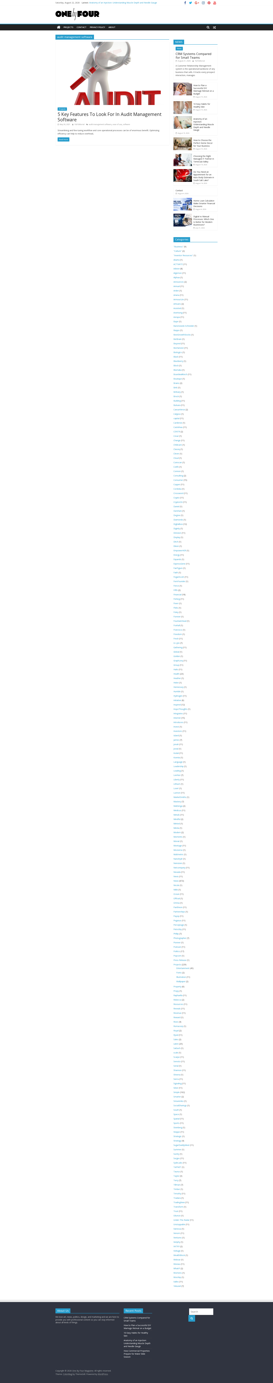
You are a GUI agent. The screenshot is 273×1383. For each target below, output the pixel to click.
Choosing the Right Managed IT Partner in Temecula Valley (203, 159)
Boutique (177, 378)
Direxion (177, 533)
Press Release (179, 960)
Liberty (176, 779)
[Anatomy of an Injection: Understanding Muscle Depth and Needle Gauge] (182, 117)
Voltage (176, 1250)
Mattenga (177, 806)
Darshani (177, 510)
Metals (176, 814)
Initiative (177, 700)
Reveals (177, 1008)
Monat (176, 841)
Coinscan (177, 462)
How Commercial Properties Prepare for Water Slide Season (137, 1353)
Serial (175, 1065)
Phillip (176, 933)
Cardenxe (177, 422)
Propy (176, 991)
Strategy (177, 1140)
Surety (176, 1154)
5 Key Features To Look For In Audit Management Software (110, 117)
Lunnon (176, 792)
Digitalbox (178, 524)
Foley (175, 612)
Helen (176, 682)
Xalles (176, 1281)
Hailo (175, 669)
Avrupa (176, 317)
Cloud (176, 458)
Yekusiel (177, 1286)
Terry (175, 1180)
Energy (176, 555)
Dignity (176, 528)
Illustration (181, 977)
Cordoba (177, 488)
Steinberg (177, 1127)
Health (176, 673)
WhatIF (176, 1268)
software (126, 124)
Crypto (176, 497)
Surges (176, 1158)
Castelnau (178, 427)
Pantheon (177, 907)
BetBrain (177, 339)
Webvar (176, 1259)
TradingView (179, 1202)
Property (177, 986)
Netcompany (179, 867)
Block (176, 365)
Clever (176, 453)
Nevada (177, 872)
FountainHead (179, 621)
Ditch (175, 541)
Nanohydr (178, 858)
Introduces (178, 722)
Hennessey (178, 687)
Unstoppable (179, 1224)
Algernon (177, 273)
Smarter (177, 1096)
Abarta (176, 259)
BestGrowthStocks (182, 334)
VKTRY (176, 1246)
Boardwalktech (180, 374)
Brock (176, 396)
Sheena (176, 1074)
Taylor (176, 1176)
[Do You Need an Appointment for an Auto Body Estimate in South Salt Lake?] (182, 170)
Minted (176, 823)
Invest (176, 726)
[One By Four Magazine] (58, 27)
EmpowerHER (179, 550)
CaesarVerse (179, 409)
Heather (177, 678)
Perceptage (178, 925)
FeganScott (178, 577)
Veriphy (176, 1242)
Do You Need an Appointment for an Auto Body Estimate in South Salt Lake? (203, 176)
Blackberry (178, 361)
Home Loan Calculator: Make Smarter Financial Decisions (204, 203)
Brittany (177, 392)
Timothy (177, 1193)
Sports (176, 1123)
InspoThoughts (180, 709)
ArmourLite (178, 299)
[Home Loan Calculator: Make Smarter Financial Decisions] (182, 199)
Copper (176, 484)
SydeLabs (177, 1162)
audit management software (100, 124)
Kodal (176, 753)
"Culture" (177, 251)
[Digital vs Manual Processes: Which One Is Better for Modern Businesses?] (182, 215)
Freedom (177, 634)
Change (176, 440)
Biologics (177, 352)
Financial (177, 594)
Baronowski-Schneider (183, 326)
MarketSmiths (179, 797)
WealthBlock (179, 1255)
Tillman (176, 1184)
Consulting (178, 475)
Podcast (177, 947)
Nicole (176, 885)
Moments (177, 836)
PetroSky (177, 929)
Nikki (175, 889)
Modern (177, 832)
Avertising (177, 312)
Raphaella (177, 995)
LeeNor (176, 775)
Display (176, 537)
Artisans (177, 303)
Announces (178, 281)
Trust (175, 1211)
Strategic (177, 1136)
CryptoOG (178, 502)
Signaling (177, 1083)
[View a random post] (214, 27)
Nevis (176, 876)
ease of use (117, 124)
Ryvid (175, 1035)
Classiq (176, 449)
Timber (176, 1189)
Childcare (177, 444)
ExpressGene (179, 563)
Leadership (178, 766)
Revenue (177, 1013)
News (179, 48)
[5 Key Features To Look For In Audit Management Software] (112, 43)
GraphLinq (178, 660)
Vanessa (177, 1228)
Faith (175, 572)
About (111, 27)
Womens (177, 1272)
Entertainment (182, 968)
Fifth (175, 590)
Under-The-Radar (181, 1220)
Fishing (176, 599)
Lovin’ (176, 788)
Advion (176, 268)
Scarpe (176, 1057)
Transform (178, 1206)
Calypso (177, 414)
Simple (176, 1092)
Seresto (177, 1061)
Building (177, 400)
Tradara (177, 1198)
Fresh (176, 638)
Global (176, 651)
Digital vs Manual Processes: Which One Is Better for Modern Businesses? (203, 220)
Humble (177, 691)
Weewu (176, 1264)
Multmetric (178, 854)
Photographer (179, 938)
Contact (81, 27)
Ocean (176, 894)
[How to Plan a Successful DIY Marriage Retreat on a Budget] (182, 84)
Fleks (175, 607)
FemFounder (179, 581)
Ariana (176, 295)
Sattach (176, 1048)
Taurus (176, 1171)
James (176, 740)
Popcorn (177, 955)
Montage (177, 845)
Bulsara (176, 405)
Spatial (176, 1118)
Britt (175, 387)
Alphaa (176, 277)
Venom (176, 1233)
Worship (177, 1277)
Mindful (176, 819)
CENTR (176, 431)
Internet (177, 718)
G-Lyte (176, 643)
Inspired (177, 704)
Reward (176, 1017)
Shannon (177, 1070)
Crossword (178, 493)
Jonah (176, 744)
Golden (176, 656)
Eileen (176, 546)
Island (176, 735)
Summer (177, 1149)
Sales (175, 1039)
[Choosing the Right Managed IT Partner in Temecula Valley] (182, 154)
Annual (176, 286)
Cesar (176, 436)
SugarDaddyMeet (181, 1145)
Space (176, 1114)
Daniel (176, 506)
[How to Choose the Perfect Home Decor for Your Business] (182, 139)
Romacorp (178, 1026)
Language (178, 762)
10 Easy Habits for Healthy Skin (201, 105)
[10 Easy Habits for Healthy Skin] (182, 102)
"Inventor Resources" (183, 255)
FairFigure (178, 568)
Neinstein (177, 863)
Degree (176, 515)
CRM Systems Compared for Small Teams (193, 56)
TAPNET (177, 1167)
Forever (177, 616)
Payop (176, 916)
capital (176, 418)
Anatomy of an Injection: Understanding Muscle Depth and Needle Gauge (123, 2)
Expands (177, 559)
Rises (175, 1021)
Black (175, 356)
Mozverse (178, 850)
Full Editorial (80, 124)
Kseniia (176, 757)
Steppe (176, 1132)
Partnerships (179, 911)
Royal (176, 1030)
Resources (178, 1004)
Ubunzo (177, 1215)
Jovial (175, 748)
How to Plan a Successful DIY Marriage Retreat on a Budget (203, 89)
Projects (68, 27)
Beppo (176, 330)
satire (176, 1043)
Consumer (178, 480)
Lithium (176, 784)
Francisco (177, 629)
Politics (176, 951)
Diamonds (178, 519)
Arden (176, 290)
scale (175, 1052)
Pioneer (177, 942)
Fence (176, 585)
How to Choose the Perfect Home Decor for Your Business (203, 143)
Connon (177, 471)
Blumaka (177, 370)
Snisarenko (178, 1101)
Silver (175, 1087)
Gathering (177, 647)
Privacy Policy (97, 27)
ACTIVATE (178, 264)
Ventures (177, 1237)
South (176, 1110)
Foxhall (176, 625)
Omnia (176, 902)
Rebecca (177, 999)
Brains (176, 383)
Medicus (177, 810)
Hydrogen (177, 695)
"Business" (178, 246)
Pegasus (177, 920)
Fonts (179, 972)
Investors (177, 731)
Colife (176, 466)
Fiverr (176, 603)
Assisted (177, 308)
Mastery (177, 801)
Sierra (176, 1079)
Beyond (177, 343)
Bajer (175, 321)
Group (176, 665)
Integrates (178, 713)
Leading (177, 770)
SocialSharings (180, 1105)
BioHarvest (178, 348)
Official (176, 898)
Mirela (176, 828)
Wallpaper (180, 981)
